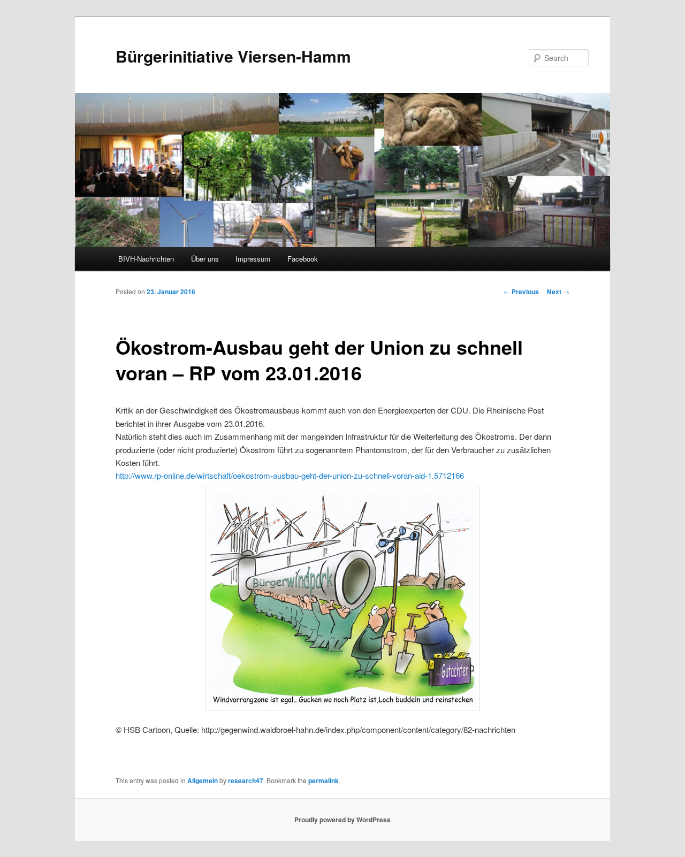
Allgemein (202, 780)
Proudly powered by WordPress (342, 819)
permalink (323, 780)
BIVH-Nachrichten (146, 259)
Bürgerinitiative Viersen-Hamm (233, 55)
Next (558, 291)
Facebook (302, 259)
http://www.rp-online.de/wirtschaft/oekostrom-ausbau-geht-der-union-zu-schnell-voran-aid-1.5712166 (290, 475)
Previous (521, 291)
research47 (245, 780)
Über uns (205, 259)
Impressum (252, 259)
